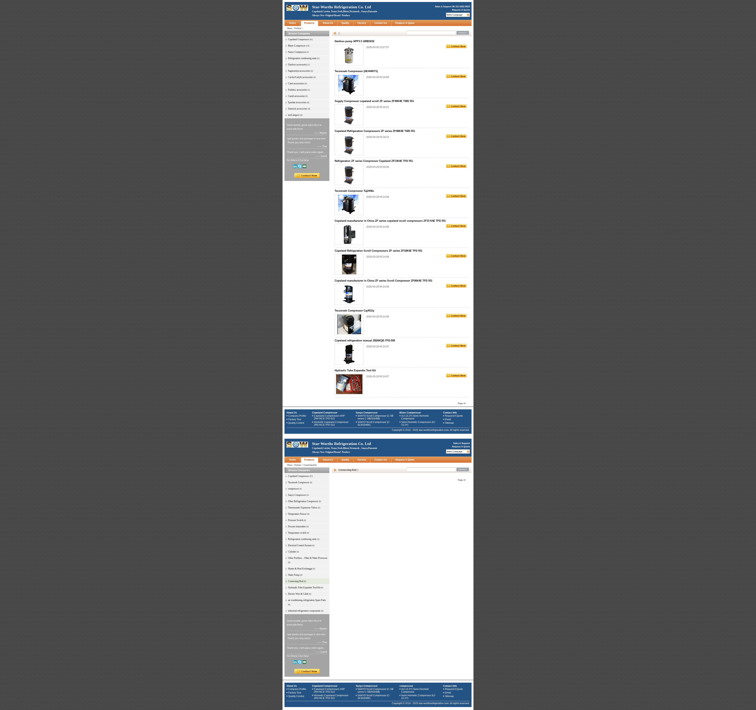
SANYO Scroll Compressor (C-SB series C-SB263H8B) (375, 417)
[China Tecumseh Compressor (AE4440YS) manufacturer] (349, 84)
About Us (328, 23)
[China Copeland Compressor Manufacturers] (297, 7)
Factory (362, 23)
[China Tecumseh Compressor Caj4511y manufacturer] (349, 324)
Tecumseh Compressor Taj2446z (354, 190)
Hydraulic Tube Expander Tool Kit (355, 370)
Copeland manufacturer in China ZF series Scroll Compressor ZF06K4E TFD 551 (383, 280)
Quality (345, 23)
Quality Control (296, 423)
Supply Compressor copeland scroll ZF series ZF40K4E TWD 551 (374, 101)
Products (309, 23)
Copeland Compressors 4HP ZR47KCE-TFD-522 (329, 417)
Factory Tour (294, 419)
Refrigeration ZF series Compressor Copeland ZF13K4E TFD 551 (374, 160)
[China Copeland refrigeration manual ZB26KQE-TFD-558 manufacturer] (349, 354)
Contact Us (380, 23)
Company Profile (297, 415)
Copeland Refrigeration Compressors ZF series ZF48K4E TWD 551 (375, 131)
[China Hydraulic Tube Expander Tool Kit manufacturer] (349, 384)
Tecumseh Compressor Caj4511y (354, 310)
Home (292, 23)
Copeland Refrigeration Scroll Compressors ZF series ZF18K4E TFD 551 (378, 250)
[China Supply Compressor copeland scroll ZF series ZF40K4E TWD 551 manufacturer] (349, 114)
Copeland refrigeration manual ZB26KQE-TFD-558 (365, 340)
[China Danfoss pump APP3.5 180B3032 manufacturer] (349, 54)
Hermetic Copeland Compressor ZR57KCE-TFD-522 (331, 423)
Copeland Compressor (324, 412)
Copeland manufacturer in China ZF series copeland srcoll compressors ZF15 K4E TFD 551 (390, 220)
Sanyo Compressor (367, 412)
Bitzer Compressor (410, 412)
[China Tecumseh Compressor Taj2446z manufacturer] (349, 204)
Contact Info (450, 412)
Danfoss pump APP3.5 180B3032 (354, 41)
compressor (406, 686)
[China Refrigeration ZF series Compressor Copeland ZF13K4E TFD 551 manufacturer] (349, 174)
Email (448, 419)
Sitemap (449, 423)
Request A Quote (461, 10)
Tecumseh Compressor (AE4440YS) (356, 71)
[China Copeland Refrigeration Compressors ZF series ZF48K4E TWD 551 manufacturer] (349, 144)
